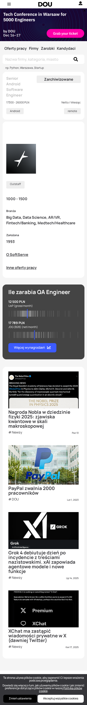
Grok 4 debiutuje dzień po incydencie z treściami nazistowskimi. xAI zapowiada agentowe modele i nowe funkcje (41, 561)
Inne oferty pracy (21, 267)
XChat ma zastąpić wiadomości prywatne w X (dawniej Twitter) (37, 635)
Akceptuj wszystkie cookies (60, 698)
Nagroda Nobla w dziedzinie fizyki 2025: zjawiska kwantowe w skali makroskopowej (39, 419)
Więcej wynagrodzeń (29, 347)
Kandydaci (66, 48)
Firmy (34, 48)
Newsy (17, 432)
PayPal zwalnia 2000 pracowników (31, 490)
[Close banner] (84, 9)
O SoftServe (17, 254)
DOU (15, 499)
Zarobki (48, 48)
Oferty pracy (15, 48)
